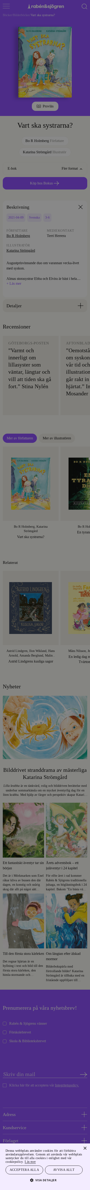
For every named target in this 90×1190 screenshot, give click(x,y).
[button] (45, 1180)
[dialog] (45, 595)
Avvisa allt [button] (63, 1169)
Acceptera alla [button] (24, 1169)
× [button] (85, 1147)
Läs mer (46, 1161)
